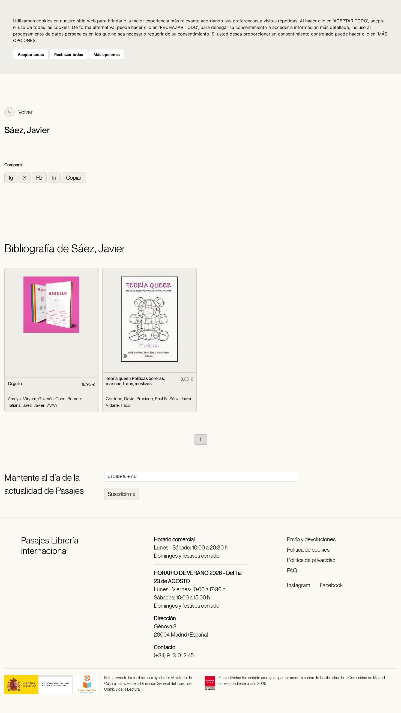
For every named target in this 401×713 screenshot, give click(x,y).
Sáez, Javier (33, 405)
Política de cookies (308, 549)
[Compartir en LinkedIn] (55, 177)
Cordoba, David (120, 398)
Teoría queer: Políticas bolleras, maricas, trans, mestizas (135, 381)
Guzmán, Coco (51, 398)
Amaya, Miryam (22, 398)
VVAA (51, 405)
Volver (25, 112)
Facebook (331, 585)
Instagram (298, 585)
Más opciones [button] (107, 54)
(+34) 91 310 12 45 (174, 655)
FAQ (292, 570)
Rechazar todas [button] (68, 54)
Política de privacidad (311, 560)
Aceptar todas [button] (31, 54)
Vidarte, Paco (118, 405)
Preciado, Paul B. (151, 398)
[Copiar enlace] (74, 177)
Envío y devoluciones (311, 539)
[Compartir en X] (25, 177)
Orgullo (15, 383)
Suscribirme (122, 494)
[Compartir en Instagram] (11, 177)
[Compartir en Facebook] (40, 177)
